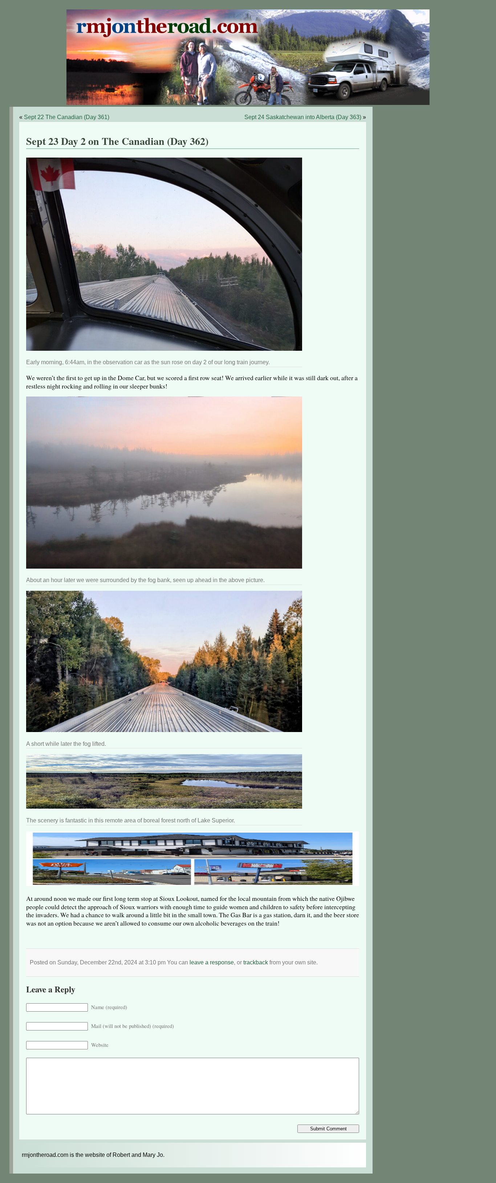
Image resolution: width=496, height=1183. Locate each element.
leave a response (212, 962)
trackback (255, 962)
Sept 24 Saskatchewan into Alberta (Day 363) (302, 117)
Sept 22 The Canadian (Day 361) (66, 117)
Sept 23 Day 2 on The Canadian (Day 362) (117, 141)
